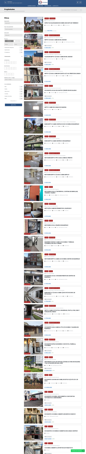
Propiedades (48, 12)
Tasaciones (39, 12)
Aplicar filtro (13, 111)
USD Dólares (17, 47)
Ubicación (6, 39)
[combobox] (13, 35)
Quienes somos (30, 12)
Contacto (57, 12)
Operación (6, 27)
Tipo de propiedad (8, 33)
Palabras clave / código (9, 84)
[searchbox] (14, 35)
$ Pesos (9, 47)
